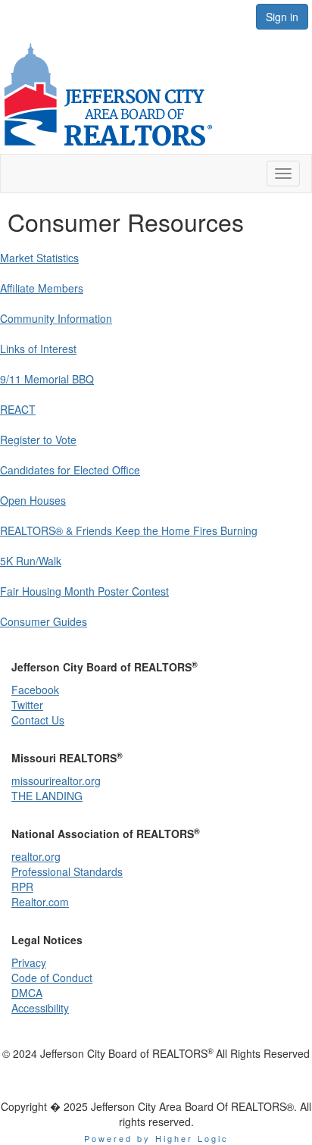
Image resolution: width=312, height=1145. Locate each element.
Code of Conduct (51, 977)
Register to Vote (38, 439)
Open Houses (33, 500)
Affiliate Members (41, 288)
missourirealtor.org (56, 780)
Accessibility (40, 1007)
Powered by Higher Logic (156, 1138)
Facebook (35, 689)
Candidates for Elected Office (70, 469)
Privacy (28, 962)
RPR (22, 886)
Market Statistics (39, 257)
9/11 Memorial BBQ (47, 378)
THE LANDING (47, 795)
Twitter (27, 704)
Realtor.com (40, 901)
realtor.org (36, 856)
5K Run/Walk (30, 560)
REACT (18, 409)
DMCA (26, 992)
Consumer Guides (43, 621)
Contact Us (37, 719)
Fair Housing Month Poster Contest (84, 591)
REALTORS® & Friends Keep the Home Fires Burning (128, 530)
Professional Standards (67, 871)
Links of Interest (38, 348)
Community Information (56, 318)
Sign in (282, 16)
